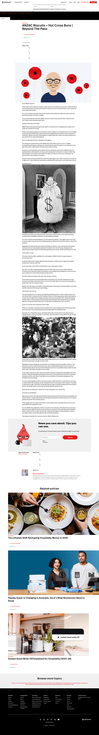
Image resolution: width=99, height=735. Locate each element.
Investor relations (70, 708)
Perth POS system (36, 707)
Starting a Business (63, 684)
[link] (84, 2)
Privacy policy (52, 725)
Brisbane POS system (36, 703)
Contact (68, 697)
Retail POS (10, 695)
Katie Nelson (14, 664)
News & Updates (29, 684)
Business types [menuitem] (18, 2)
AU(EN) (46, 725)
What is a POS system (36, 697)
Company (10, 13)
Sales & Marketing (53, 684)
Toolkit (45, 703)
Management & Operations (72, 683)
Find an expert (47, 699)
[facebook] (40, 719)
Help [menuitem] (75, 2)
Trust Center (69, 703)
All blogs (4, 13)
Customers (10, 707)
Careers (68, 701)
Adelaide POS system (36, 705)
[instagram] (48, 719)
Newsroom (69, 707)
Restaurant (21, 13)
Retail (15, 13)
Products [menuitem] (26, 2)
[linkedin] (55, 719)
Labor (63, 683)
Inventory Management (56, 683)
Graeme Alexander (29, 34)
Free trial (93, 2)
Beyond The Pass (23, 454)
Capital (22, 683)
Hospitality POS (23, 695)
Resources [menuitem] (63, 2)
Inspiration (48, 683)
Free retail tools (58, 699)
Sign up (70, 437)
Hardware (10, 701)
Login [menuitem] (78, 2)
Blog (56, 697)
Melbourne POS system (37, 701)
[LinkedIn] (29, 58)
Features (10, 697)
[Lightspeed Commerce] (6, 2)
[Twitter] (29, 53)
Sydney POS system (36, 699)
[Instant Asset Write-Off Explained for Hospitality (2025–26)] (48, 655)
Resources (57, 695)
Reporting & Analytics (44, 684)
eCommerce (28, 13)
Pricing (9, 699)
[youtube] (58, 719)
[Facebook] (29, 48)
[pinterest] (51, 719)
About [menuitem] (70, 2)
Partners (45, 695)
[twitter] (44, 719)
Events (56, 703)
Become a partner (47, 701)
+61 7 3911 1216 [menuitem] (84, 2)
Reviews (68, 699)
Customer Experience (29, 683)
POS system (35, 695)
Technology (71, 684)
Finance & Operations (40, 683)
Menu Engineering (83, 683)
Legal (68, 705)
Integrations (22, 703)
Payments (36, 684)
